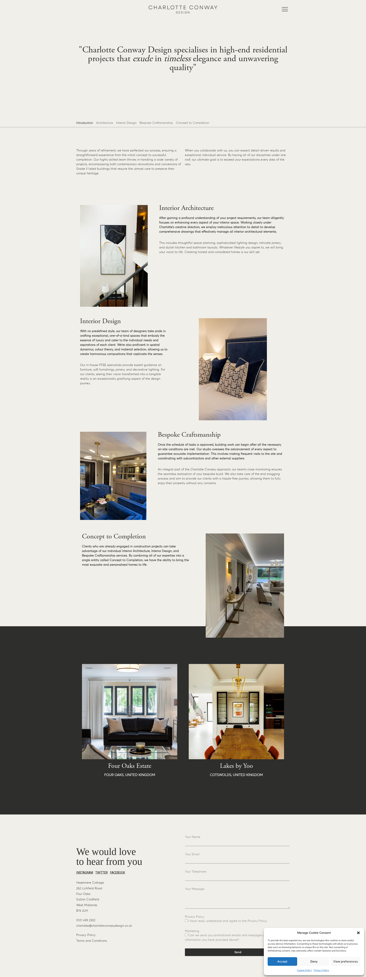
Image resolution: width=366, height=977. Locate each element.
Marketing (192, 931)
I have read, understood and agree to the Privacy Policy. (227, 921)
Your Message (194, 889)
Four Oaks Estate (129, 766)
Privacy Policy (321, 970)
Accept (282, 961)
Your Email (192, 854)
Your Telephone (195, 871)
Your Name (192, 836)
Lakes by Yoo (236, 766)
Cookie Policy (304, 970)
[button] (358, 933)
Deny (314, 961)
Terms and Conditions (91, 940)
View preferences (345, 961)
